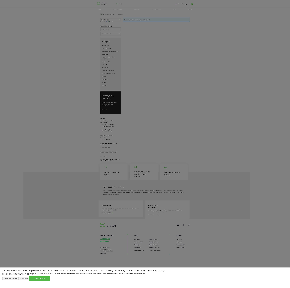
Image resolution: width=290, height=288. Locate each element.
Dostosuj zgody (24, 278)
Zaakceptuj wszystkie (39, 278)
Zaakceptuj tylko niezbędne (10, 278)
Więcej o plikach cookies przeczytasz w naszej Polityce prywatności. (17, 274)
